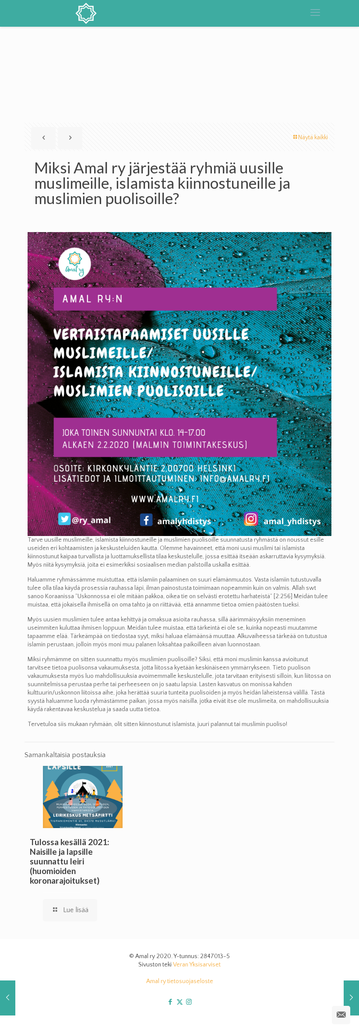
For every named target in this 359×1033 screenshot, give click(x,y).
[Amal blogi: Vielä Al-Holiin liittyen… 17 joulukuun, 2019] (7, 997)
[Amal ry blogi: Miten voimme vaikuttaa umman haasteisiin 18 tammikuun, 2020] (351, 997)
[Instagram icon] (189, 1002)
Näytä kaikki (313, 137)
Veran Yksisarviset (197, 964)
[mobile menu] (315, 13)
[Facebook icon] (170, 1002)
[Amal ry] (93, 13)
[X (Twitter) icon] (179, 1002)
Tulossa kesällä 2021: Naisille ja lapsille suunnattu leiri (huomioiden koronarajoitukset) (69, 861)
